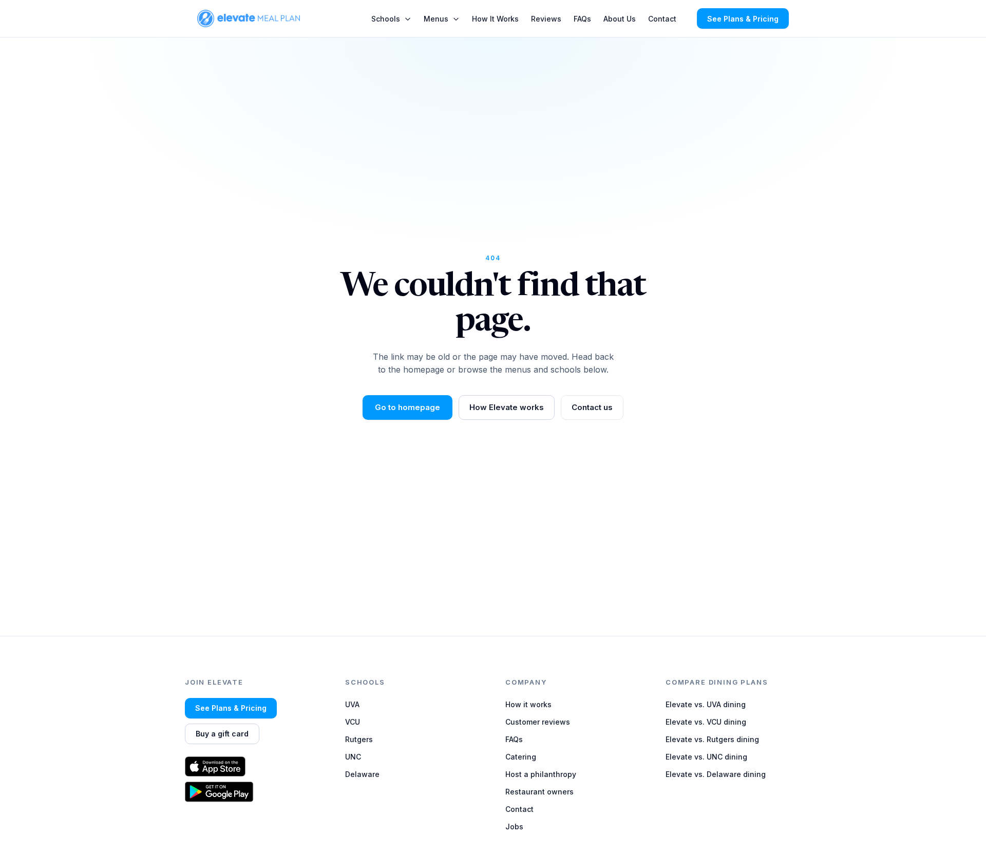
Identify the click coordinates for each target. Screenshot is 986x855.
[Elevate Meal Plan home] (248, 18)
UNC (353, 756)
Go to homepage (407, 407)
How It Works (495, 18)
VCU (352, 721)
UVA (352, 704)
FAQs (582, 18)
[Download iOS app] (252, 766)
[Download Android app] (252, 792)
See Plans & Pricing (743, 18)
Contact (662, 18)
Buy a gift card (222, 733)
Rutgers (359, 739)
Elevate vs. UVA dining (706, 704)
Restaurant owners (539, 791)
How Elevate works (506, 407)
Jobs (514, 826)
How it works (528, 704)
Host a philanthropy (540, 774)
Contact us (592, 407)
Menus (436, 18)
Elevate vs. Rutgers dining (712, 739)
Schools (385, 18)
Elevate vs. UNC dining (706, 756)
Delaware (362, 774)
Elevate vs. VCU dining (706, 721)
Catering (520, 756)
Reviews (546, 18)
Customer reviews (537, 721)
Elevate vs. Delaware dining (716, 774)
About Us (619, 18)
